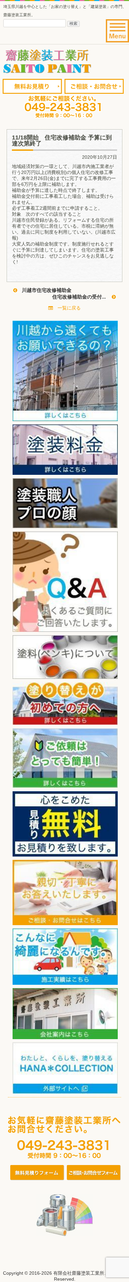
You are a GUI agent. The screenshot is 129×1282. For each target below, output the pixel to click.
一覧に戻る (67, 307)
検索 (73, 23)
